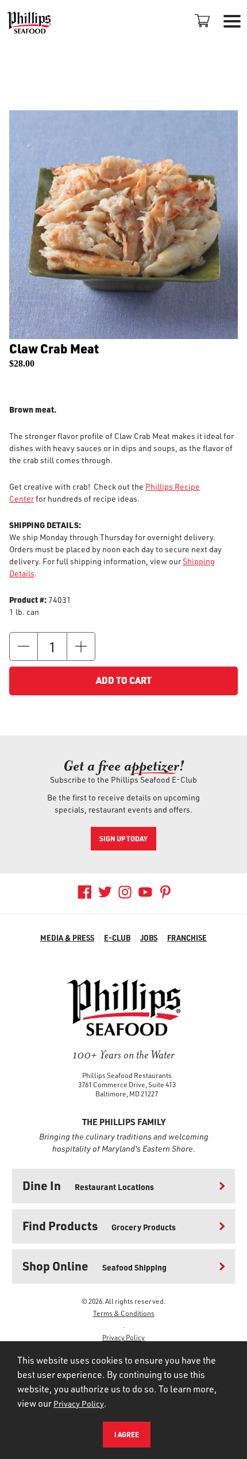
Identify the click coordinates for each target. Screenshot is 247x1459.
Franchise (187, 937)
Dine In (88, 1185)
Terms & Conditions (124, 1313)
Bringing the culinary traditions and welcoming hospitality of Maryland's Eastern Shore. (124, 1142)
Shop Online (94, 1265)
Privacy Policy (123, 1337)
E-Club (117, 937)
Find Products (99, 1225)
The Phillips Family (123, 1121)
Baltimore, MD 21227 (126, 1093)
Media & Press (67, 937)
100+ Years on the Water (123, 1055)
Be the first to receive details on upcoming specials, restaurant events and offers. (123, 803)
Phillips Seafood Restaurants (127, 1075)
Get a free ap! (123, 766)
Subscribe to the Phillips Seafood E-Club (123, 779)
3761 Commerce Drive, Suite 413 (127, 1084)
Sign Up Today (123, 838)
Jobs (148, 937)
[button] (23, 646)
